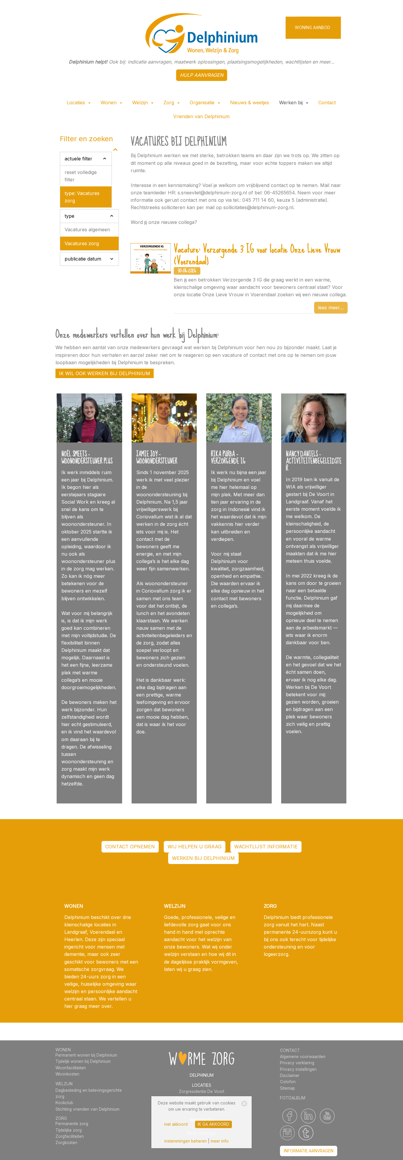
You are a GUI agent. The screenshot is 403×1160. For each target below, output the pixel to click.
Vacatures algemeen (87, 229)
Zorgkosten (66, 1142)
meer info (220, 1141)
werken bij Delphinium (203, 858)
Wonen (109, 102)
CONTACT (290, 1050)
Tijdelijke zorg (68, 1130)
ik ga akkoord (213, 1124)
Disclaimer (289, 1075)
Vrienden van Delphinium (201, 116)
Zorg (169, 102)
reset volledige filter (81, 176)
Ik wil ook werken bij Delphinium (104, 373)
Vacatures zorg (82, 243)
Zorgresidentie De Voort (201, 1091)
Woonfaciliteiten (70, 1067)
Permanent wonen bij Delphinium (86, 1055)
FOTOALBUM (292, 1098)
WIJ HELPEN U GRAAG (195, 847)
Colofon (288, 1081)
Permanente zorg (71, 1123)
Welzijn (140, 102)
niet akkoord (176, 1124)
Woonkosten (67, 1074)
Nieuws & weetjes (249, 102)
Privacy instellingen (298, 1069)
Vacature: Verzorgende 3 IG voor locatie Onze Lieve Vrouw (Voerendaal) (257, 255)
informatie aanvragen (308, 1150)
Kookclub (64, 1102)
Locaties (76, 102)
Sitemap (287, 1088)
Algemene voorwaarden (302, 1056)
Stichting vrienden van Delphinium (87, 1109)
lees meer (329, 307)
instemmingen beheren (185, 1141)
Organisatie (203, 102)
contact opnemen (130, 847)
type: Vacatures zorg (82, 197)
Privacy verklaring (297, 1062)
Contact (327, 102)
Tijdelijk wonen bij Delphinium (83, 1061)
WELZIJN (64, 1083)
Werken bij (291, 102)
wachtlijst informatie (266, 847)
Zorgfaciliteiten (69, 1136)
